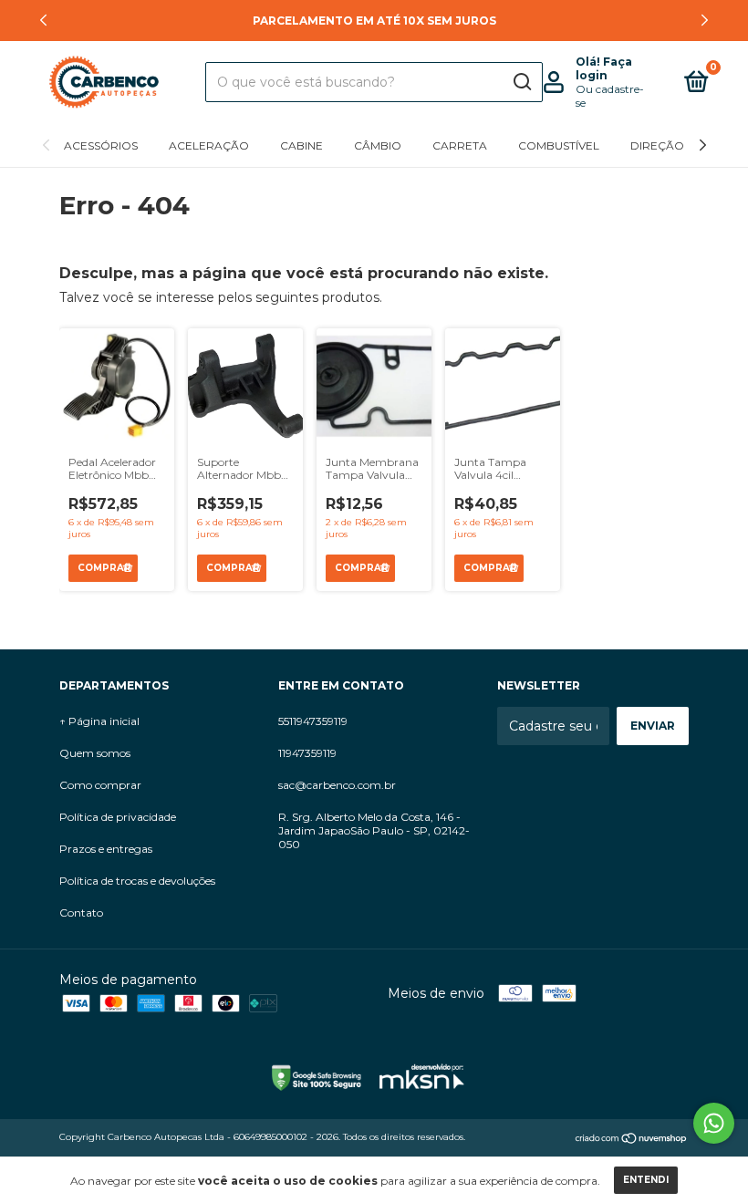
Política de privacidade (117, 817)
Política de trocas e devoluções (137, 880)
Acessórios (101, 145)
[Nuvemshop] (632, 1139)
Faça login (604, 68)
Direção (657, 145)
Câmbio (377, 145)
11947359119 (307, 753)
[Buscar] (521, 82)
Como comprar (100, 785)
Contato (81, 912)
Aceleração (209, 145)
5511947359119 (313, 721)
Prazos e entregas (105, 849)
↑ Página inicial (99, 721)
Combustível (558, 145)
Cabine (301, 145)
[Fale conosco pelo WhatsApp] (713, 1123)
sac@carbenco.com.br (337, 785)
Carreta (459, 145)
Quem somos (94, 753)
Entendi (646, 1180)
